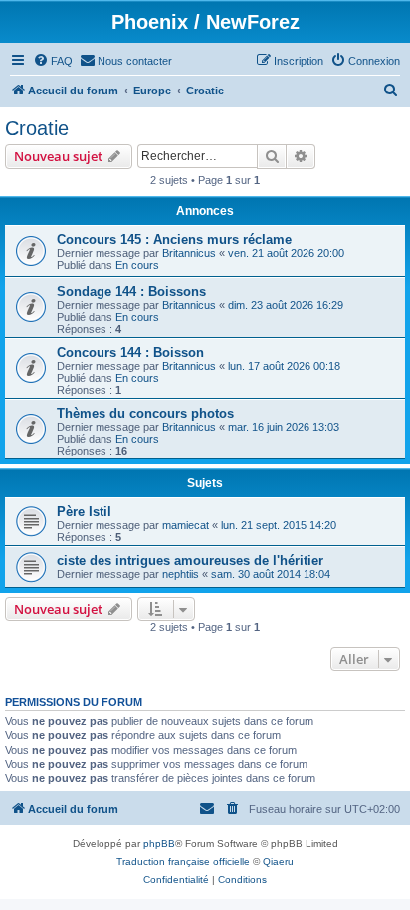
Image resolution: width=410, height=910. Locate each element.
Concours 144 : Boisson (130, 352)
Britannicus (189, 253)
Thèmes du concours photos (145, 413)
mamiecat (185, 525)
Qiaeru (278, 861)
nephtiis (180, 574)
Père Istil (84, 511)
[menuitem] (53, 61)
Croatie (37, 128)
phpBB (159, 843)
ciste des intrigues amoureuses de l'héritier (190, 560)
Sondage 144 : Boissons (131, 291)
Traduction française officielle (183, 861)
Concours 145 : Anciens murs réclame (174, 239)
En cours (137, 265)
